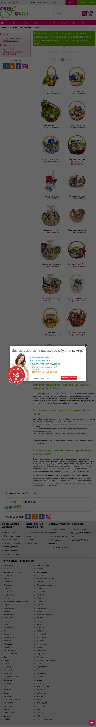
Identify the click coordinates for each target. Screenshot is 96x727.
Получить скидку (69, 378)
